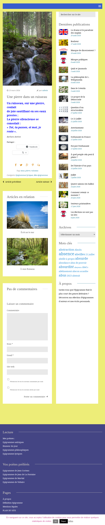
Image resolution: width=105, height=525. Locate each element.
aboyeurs (78, 267)
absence (66, 253)
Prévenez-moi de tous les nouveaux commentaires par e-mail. (26, 381)
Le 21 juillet (76, 118)
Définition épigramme (13, 502)
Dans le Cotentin (78, 88)
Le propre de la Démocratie (78, 98)
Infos (70, 521)
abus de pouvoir (78, 262)
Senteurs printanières (81, 203)
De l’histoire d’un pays (81, 165)
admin (45, 90)
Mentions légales (10, 506)
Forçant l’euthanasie (80, 146)
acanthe (84, 271)
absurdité (66, 266)
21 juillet (90, 254)
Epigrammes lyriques (24, 175)
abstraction (66, 249)
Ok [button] (56, 521)
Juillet (73, 174)
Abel (84, 267)
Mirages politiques (79, 59)
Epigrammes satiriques (13, 442)
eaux (23, 170)
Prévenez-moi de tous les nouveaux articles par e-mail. (25, 390)
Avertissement (77, 127)
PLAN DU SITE (9, 510)
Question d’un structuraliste (77, 108)
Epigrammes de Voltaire (13, 482)
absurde (81, 258)
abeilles (80, 254)
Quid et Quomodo (79, 68)
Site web (10, 366)
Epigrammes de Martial (13, 478)
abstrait (76, 275)
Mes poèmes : (9, 438)
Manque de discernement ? (83, 50)
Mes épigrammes (41, 175)
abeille (62, 258)
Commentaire (13, 310)
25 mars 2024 (14, 90)
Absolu (78, 249)
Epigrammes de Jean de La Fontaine (19, 474)
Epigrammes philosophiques (16, 450)
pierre (27, 170)
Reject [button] (63, 521)
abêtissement (65, 271)
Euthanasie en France (81, 137)
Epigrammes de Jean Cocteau (16, 470)
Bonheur (75, 41)
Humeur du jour (10, 446)
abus (62, 275)
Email (10, 355)
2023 (69, 275)
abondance (64, 262)
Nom (10, 344)
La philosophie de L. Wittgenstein (80, 78)
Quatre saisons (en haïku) (82, 184)
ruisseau (34, 170)
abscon (76, 271)
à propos (70, 258)
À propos (7, 499)
